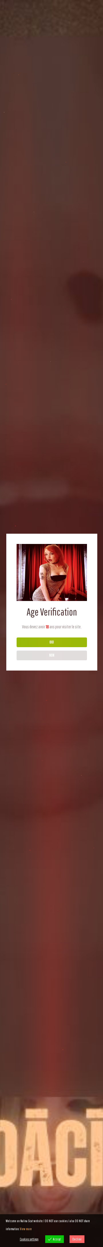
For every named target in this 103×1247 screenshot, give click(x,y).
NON (51, 655)
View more (26, 1229)
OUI (51, 642)
